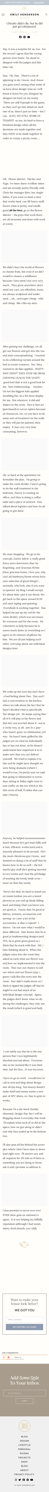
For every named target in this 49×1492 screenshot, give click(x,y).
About (24, 1470)
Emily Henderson (20, 32)
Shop (24, 1461)
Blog (24, 1436)
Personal (24, 1449)
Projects (24, 1457)
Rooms (24, 1453)
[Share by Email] (28, 37)
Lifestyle (24, 1445)
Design (24, 1440)
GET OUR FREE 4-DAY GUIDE (24, 1327)
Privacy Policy (24, 1474)
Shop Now (39, 3)
